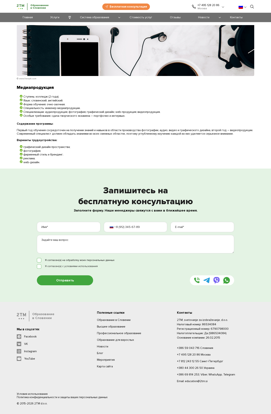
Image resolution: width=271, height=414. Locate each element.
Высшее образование (111, 326)
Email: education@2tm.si (192, 381)
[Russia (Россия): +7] (112, 227)
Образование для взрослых (115, 340)
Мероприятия (106, 360)
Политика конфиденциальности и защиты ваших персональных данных (62, 397)
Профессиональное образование (119, 333)
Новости (102, 346)
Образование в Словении (114, 320)
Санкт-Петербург (200, 361)
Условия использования (32, 394)
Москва (194, 354)
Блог (100, 353)
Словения (195, 348)
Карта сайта (105, 366)
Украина (195, 368)
